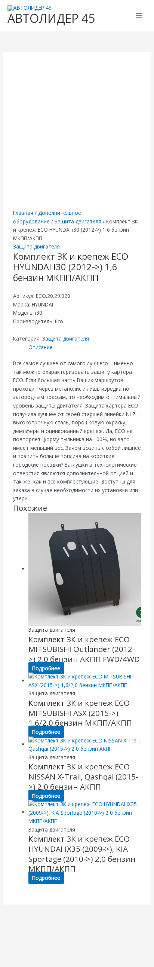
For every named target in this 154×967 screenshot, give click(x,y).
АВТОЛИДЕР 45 (51, 18)
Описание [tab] (40, 347)
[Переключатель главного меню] (139, 15)
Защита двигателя (78, 221)
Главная (23, 212)
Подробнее (46, 668)
